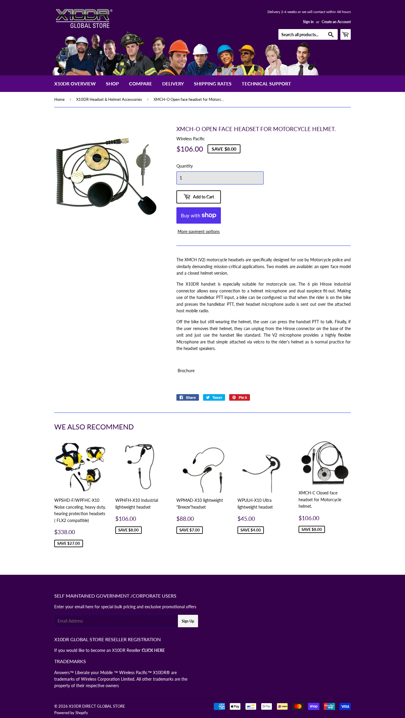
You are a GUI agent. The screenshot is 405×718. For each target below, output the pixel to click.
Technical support (266, 83)
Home (59, 99)
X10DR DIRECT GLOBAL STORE (97, 706)
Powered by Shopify (71, 712)
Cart (350, 34)
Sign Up (188, 621)
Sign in (308, 22)
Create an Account (336, 22)
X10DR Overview (75, 83)
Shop (112, 83)
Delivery (173, 83)
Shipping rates (213, 83)
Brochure (185, 370)
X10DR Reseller (138, 650)
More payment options (199, 231)
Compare (140, 83)
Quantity (184, 165)
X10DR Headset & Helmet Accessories (109, 99)
